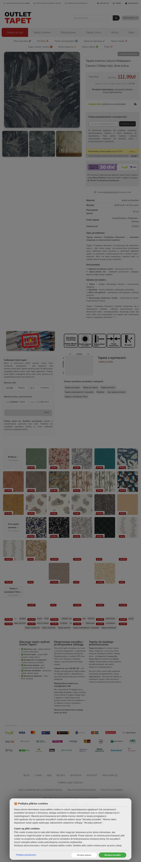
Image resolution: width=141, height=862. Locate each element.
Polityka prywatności (26, 855)
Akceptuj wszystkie (112, 855)
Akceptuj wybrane (84, 855)
